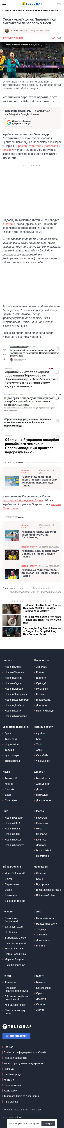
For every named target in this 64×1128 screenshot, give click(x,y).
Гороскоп (41, 817)
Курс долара (12, 755)
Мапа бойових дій (15, 873)
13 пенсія (10, 982)
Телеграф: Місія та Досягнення (21, 1096)
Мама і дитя (43, 778)
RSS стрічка (11, 1101)
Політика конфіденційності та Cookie (25, 1052)
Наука (6, 771)
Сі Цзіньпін (11, 932)
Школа (40, 694)
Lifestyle (39, 811)
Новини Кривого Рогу (17, 699)
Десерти (41, 999)
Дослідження (43, 800)
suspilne (7, 224)
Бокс (39, 739)
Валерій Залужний (15, 943)
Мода (39, 828)
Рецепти (39, 975)
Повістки (41, 873)
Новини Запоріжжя (16, 694)
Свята (37, 911)
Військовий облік (45, 895)
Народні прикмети (46, 923)
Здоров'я (39, 771)
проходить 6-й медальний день (22, 500)
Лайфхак (41, 845)
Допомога (42, 705)
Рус (59, 3)
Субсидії (41, 683)
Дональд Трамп (14, 926)
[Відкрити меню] (4, 3)
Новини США (12, 823)
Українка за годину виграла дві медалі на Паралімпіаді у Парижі (40, 573)
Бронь (39, 879)
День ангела (43, 940)
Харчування (43, 784)
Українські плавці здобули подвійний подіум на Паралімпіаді (38, 534)
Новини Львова (14, 688)
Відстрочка (42, 884)
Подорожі (41, 834)
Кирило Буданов (14, 948)
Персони (7, 911)
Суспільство (42, 660)
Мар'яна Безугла (14, 959)
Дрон (8, 794)
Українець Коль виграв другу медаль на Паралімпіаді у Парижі (40, 554)
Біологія (9, 789)
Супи (39, 993)
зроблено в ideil (12, 1117)
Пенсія (6, 975)
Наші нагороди (12, 1074)
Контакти (9, 1079)
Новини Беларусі (15, 845)
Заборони (42, 934)
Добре (48, 1123)
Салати (40, 1004)
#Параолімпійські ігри (22, 592)
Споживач (42, 823)
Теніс (39, 744)
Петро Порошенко (15, 954)
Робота (40, 672)
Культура (41, 839)
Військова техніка (15, 901)
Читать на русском (12, 38)
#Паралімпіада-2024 (49, 592)
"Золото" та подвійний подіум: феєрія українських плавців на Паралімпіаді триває (39, 481)
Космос (9, 784)
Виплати (41, 678)
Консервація (43, 988)
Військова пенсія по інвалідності (16, 998)
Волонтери (11, 895)
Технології (11, 778)
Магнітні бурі (43, 850)
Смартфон (11, 800)
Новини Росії (12, 828)
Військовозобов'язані (48, 890)
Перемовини (12, 884)
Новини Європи (14, 817)
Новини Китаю (13, 839)
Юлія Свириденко (15, 965)
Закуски (40, 1009)
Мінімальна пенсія (15, 1005)
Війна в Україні (11, 866)
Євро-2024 (42, 755)
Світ (5, 811)
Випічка (40, 982)
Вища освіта (43, 699)
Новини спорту (25, 472)
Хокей (39, 750)
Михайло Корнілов (19, 31)
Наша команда (12, 1085)
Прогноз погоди (45, 710)
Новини (7, 660)
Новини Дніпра (13, 678)
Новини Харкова (14, 672)
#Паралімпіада (41, 588)
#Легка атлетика (20, 588)
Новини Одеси (13, 683)
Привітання (43, 856)
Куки (35, 1123)
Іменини (41, 945)
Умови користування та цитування (23, 1063)
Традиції (41, 929)
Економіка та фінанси (15, 726)
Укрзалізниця (12, 761)
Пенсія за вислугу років (15, 1012)
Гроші (8, 733)
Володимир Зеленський (11, 920)
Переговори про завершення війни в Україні (32, 10)
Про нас (8, 1047)
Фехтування (43, 761)
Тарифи (9, 750)
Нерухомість (12, 744)
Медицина (42, 688)
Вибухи (9, 879)
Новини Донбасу (14, 705)
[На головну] (32, 3)
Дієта (39, 789)
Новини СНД (12, 834)
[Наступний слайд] (61, 11)
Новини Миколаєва (16, 716)
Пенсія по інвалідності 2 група (16, 989)
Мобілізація (41, 866)
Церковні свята (45, 918)
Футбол (40, 733)
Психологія (42, 794)
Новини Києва (13, 666)
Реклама (9, 1069)
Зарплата (41, 666)
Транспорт (11, 739)
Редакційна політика (15, 1058)
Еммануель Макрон (16, 937)
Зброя (8, 890)
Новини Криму (13, 710)
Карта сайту (10, 1090)
